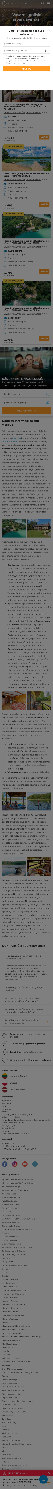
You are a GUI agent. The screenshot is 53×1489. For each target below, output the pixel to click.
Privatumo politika (41, 61)
